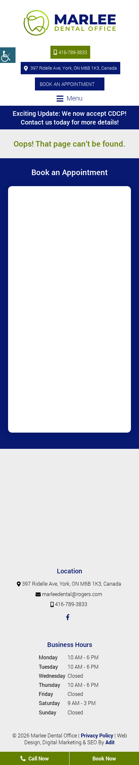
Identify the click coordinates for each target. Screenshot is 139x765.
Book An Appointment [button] (67, 84)
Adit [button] (110, 742)
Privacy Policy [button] (97, 735)
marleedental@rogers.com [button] (72, 594)
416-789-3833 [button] (73, 52)
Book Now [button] (104, 758)
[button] (8, 55)
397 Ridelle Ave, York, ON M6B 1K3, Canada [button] (73, 68)
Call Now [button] (38, 758)
